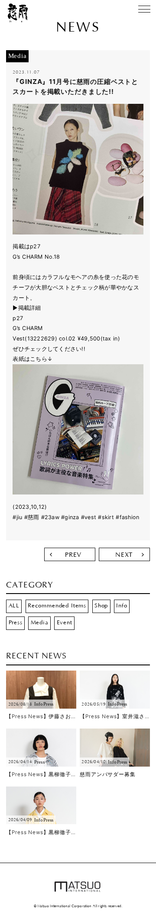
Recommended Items (57, 606)
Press (16, 623)
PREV (73, 555)
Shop (101, 606)
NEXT (124, 555)
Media (40, 623)
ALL (14, 606)
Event (64, 623)
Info (121, 606)
